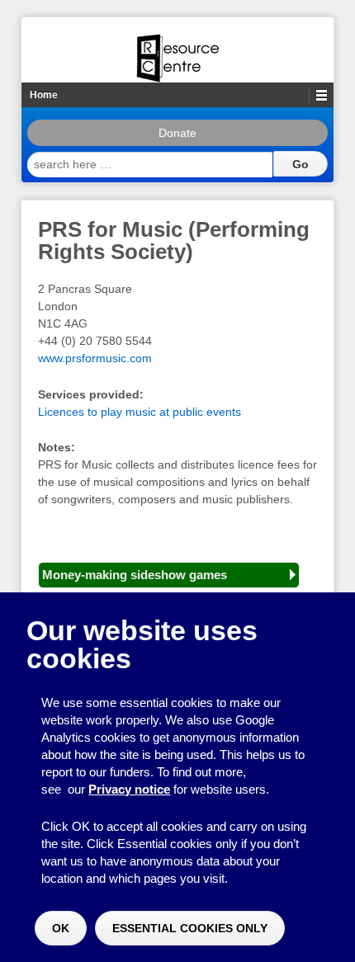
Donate (177, 132)
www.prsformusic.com (95, 358)
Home (44, 95)
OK (60, 928)
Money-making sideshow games (134, 575)
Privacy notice (129, 789)
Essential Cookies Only (189, 928)
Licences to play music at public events (139, 411)
